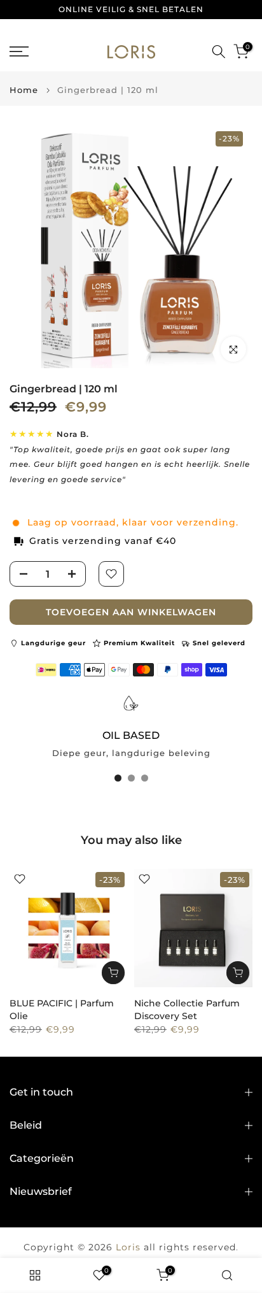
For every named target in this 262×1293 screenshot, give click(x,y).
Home (24, 90)
